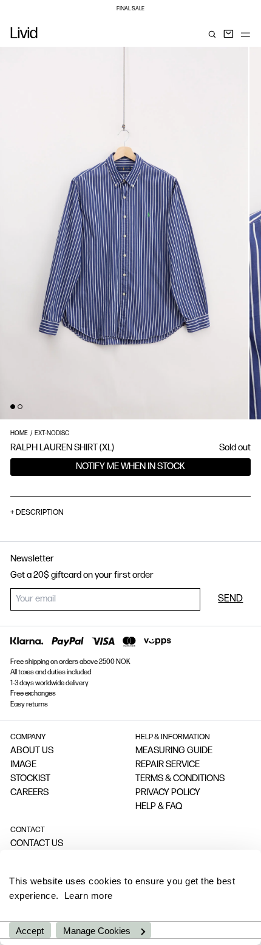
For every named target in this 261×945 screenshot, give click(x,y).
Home (19, 433)
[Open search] (212, 34)
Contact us (36, 843)
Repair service (167, 765)
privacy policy (167, 793)
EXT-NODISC (52, 433)
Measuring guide (173, 751)
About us (31, 751)
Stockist (30, 779)
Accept (30, 931)
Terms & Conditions (180, 779)
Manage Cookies (96, 931)
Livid (24, 35)
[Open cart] (228, 34)
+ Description (37, 513)
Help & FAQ (158, 806)
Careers (29, 793)
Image (23, 765)
